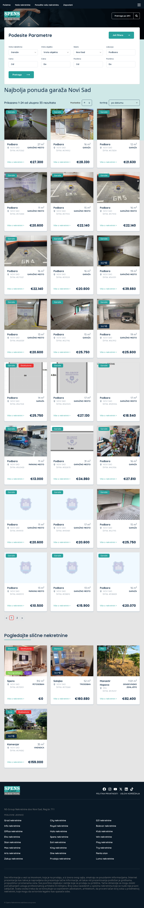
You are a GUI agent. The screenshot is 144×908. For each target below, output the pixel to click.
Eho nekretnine (12, 836)
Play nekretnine (104, 842)
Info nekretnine (12, 825)
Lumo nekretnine (105, 858)
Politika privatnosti (107, 793)
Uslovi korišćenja (130, 793)
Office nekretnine (13, 831)
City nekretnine (58, 820)
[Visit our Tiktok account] (131, 789)
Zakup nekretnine (13, 858)
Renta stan (102, 853)
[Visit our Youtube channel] (115, 789)
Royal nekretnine (59, 825)
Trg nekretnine (104, 847)
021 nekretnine (103, 820)
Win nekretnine (104, 836)
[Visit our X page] (120, 789)
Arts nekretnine (12, 853)
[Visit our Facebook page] (104, 789)
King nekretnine (58, 847)
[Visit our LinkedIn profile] (126, 789)
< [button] (6, 617)
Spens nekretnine (59, 836)
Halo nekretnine (58, 831)
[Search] (136, 16)
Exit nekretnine (58, 842)
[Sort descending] (89, 102)
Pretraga (17, 74)
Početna (7, 5)
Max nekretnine (12, 847)
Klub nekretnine (104, 831)
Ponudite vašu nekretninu (47, 5)
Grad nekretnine (12, 820)
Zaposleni (68, 5)
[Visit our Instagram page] (110, 789)
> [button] (22, 617)
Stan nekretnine (12, 842)
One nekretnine (58, 853)
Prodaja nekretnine (60, 858)
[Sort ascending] (84, 102)
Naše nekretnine (22, 5)
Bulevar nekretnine (106, 825)
